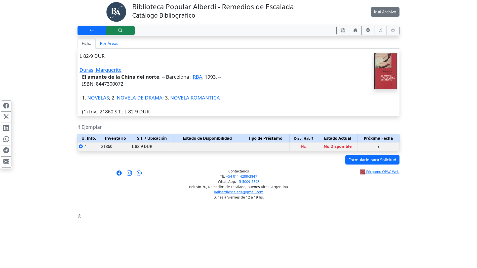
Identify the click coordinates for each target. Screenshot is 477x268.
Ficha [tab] (86, 43)
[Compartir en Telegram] (6, 151)
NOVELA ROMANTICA (195, 97)
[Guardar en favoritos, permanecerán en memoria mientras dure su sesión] (380, 30)
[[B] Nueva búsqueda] (120, 30)
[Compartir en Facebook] (6, 106)
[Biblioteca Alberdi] (116, 11)
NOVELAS (98, 97)
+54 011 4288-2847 (241, 176)
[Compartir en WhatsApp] (6, 139)
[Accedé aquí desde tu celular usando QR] (342, 30)
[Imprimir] (367, 30)
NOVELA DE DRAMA (139, 97)
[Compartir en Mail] (6, 162)
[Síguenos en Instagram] (129, 174)
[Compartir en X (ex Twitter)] (6, 117)
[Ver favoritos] (393, 30)
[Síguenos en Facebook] (119, 174)
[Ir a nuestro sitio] (355, 30)
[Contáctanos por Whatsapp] (139, 174)
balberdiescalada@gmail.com (238, 192)
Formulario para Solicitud (372, 160)
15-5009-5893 (248, 181)
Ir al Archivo (385, 12)
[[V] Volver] (92, 30)
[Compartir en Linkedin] (6, 128)
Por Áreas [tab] (109, 43)
